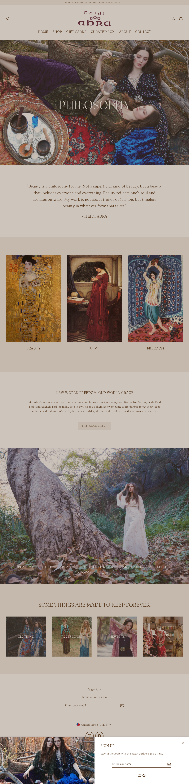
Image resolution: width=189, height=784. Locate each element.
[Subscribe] (169, 764)
